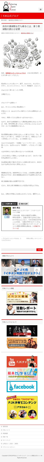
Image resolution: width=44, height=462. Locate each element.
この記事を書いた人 (10, 204)
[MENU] (40, 9)
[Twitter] (5, 217)
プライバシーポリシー (9, 447)
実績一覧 (5, 437)
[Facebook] (8, 217)
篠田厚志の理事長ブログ (27, 33)
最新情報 (5, 426)
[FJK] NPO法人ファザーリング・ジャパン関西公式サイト (24, 455)
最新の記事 (24, 204)
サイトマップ (6, 440)
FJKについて (6, 430)
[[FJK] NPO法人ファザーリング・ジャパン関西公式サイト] (10, 10)
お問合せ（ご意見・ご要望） (11, 443)
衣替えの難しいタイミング (34, 238)
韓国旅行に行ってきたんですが (16, 73)
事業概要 (5, 433)
